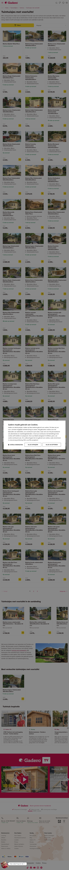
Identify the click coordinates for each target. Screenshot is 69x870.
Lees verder (42, 440)
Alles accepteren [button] (52, 444)
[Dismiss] (24, 863)
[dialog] (34, 435)
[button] (15, 445)
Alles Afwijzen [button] (33, 444)
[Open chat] (4, 865)
